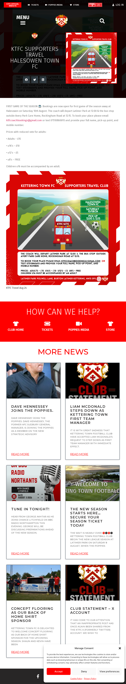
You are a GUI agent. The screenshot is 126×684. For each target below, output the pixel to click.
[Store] (110, 324)
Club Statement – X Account (92, 611)
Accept (59, 671)
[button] (119, 648)
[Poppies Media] (79, 324)
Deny (84, 671)
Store (110, 330)
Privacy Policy (90, 678)
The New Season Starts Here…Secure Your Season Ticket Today (88, 517)
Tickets (47, 330)
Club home (16, 330)
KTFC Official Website (12, 5)
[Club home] (16, 324)
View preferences (109, 671)
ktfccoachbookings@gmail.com (24, 120)
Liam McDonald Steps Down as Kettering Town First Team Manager (89, 415)
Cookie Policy (76, 678)
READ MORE (20, 454)
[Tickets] (47, 324)
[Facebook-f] (38, 676)
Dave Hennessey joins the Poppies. (32, 409)
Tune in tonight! (30, 509)
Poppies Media (78, 330)
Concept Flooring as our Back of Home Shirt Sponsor (32, 615)
